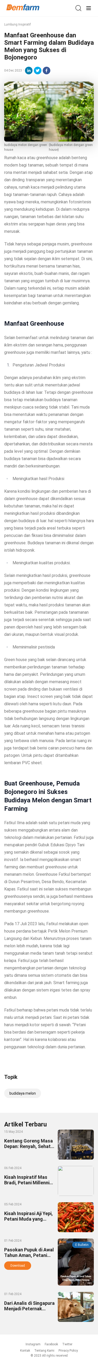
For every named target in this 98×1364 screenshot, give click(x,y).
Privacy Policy (68, 1350)
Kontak (25, 1350)
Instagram (33, 1344)
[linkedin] (29, 70)
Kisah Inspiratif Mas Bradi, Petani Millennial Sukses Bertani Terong (28, 1182)
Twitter (67, 1344)
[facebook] (46, 70)
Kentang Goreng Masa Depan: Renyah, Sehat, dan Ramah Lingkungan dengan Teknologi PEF (29, 1149)
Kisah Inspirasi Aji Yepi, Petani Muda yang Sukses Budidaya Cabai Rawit (29, 1222)
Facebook (51, 1344)
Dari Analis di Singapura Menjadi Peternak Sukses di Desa (29, 1308)
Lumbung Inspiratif (17, 24)
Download (17, 1265)
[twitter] (38, 70)
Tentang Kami (44, 1350)
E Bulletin (82, 1245)
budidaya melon (22, 1093)
